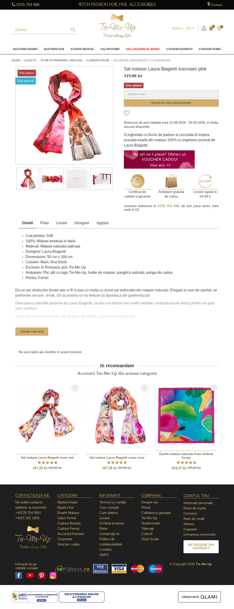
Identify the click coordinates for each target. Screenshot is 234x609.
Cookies (105, 549)
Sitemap (147, 528)
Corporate (64, 539)
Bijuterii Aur (54, 49)
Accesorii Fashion (70, 534)
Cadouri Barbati (179, 49)
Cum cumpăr (109, 507)
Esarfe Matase (82, 49)
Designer (81, 223)
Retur (103, 528)
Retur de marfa (194, 508)
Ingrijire (103, 223)
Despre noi (149, 502)
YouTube (30, 575)
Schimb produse (111, 523)
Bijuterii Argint (25, 49)
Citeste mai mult (31, 331)
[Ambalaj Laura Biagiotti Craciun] (101, 179)
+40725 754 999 (27, 513)
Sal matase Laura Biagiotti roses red (47, 457)
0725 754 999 (27, 5)
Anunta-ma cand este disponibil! (171, 102)
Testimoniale (150, 523)
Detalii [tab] (27, 223)
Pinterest (41, 575)
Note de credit (193, 519)
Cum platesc (108, 513)
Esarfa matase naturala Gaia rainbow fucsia (186, 455)
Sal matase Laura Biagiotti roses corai (116, 457)
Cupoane (190, 529)
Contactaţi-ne (109, 534)
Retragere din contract (201, 546)
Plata (44, 223)
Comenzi (190, 513)
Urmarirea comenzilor (199, 534)
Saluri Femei (110, 49)
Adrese (188, 524)
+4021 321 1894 (27, 518)
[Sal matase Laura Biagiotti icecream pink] (27, 179)
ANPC (104, 555)
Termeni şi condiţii (112, 502)
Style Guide (150, 539)
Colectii (146, 534)
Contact (216, 5)
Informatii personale (198, 503)
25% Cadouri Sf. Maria (143, 49)
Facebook (18, 575)
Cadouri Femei (210, 49)
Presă (145, 507)
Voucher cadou (68, 544)
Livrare (61, 223)
